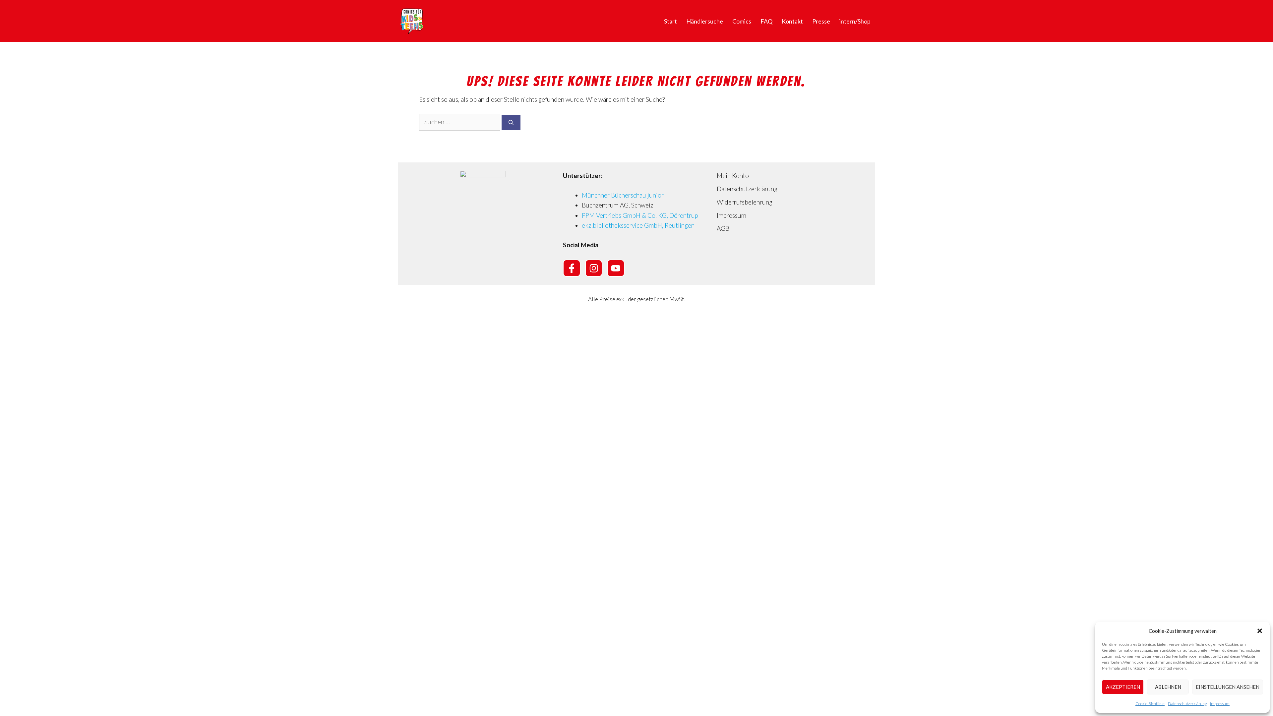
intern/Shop (855, 21)
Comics (741, 21)
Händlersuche (704, 21)
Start (670, 21)
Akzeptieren (1123, 687)
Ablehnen (1168, 687)
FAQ (766, 21)
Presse (821, 21)
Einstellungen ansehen (1227, 687)
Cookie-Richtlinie (1150, 703)
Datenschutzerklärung (1187, 703)
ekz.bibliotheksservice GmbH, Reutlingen (638, 225)
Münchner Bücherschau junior (623, 195)
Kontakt (792, 21)
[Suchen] (511, 122)
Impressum (1220, 703)
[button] (1259, 630)
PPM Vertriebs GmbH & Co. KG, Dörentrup (640, 215)
